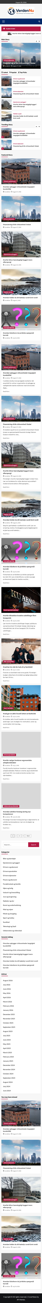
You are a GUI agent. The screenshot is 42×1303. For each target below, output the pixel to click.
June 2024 (7, 1091)
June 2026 (7, 989)
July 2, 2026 (16, 765)
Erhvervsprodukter (9, 755)
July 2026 (6, 985)
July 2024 (6, 1086)
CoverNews (32, 1297)
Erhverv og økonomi (19, 79)
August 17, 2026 (17, 66)
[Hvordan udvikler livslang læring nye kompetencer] (21, 796)
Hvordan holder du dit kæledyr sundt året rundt (25, 146)
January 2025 (8, 1061)
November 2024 (9, 1069)
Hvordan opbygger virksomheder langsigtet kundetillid (24, 82)
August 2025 (8, 1031)
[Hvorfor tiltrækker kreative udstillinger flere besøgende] (21, 600)
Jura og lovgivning (9, 327)
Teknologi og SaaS (9, 926)
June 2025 (7, 1040)
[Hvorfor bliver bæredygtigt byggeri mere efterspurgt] (6, 133)
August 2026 (8, 980)
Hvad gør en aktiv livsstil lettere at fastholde (19, 714)
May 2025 (6, 1044)
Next (28, 836)
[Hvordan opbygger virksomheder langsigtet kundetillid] (6, 81)
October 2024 (8, 1074)
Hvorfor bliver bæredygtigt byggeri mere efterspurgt (24, 134)
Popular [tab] (13, 72)
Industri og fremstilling (11, 892)
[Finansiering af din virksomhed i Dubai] (6, 93)
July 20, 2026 (16, 621)
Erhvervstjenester (9, 60)
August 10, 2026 (17, 265)
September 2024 (9, 1078)
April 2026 (7, 997)
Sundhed (6, 922)
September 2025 (9, 1027)
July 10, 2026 (16, 716)
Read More (6, 391)
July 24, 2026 (16, 338)
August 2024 (8, 1082)
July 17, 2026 (16, 670)
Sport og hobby (8, 708)
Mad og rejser (8, 909)
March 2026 (7, 1002)
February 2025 (8, 1057)
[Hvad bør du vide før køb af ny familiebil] (21, 651)
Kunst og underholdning (11, 610)
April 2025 (7, 1048)
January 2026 (8, 1010)
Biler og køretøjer (9, 661)
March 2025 (7, 1052)
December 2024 (9, 1065)
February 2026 (8, 1006)
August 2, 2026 (16, 300)
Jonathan (7, 66)
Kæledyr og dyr (17, 143)
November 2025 (9, 1019)
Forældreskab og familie (12, 884)
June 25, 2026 (16, 817)
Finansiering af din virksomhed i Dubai (19, 63)
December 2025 (9, 1014)
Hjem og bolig (8, 888)
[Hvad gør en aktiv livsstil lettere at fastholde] (21, 698)
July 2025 (6, 1036)
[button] (39, 21)
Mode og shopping (9, 914)
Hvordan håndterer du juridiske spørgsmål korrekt (18, 966)
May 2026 (6, 993)
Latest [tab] (5, 72)
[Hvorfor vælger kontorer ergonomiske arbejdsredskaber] (21, 745)
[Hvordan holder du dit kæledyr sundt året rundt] (6, 145)
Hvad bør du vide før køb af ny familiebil (18, 667)
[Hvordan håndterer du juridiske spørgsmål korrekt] (21, 317)
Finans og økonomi (10, 880)
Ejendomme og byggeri (19, 131)
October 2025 (8, 1023)
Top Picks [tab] (23, 72)
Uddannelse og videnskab (11, 806)
